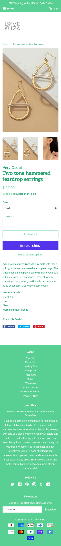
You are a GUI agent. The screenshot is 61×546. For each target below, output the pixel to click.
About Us (30, 358)
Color (5, 202)
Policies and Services (30, 391)
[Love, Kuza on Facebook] (20, 485)
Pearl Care (30, 375)
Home (5, 44)
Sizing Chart (31, 370)
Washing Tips (30, 366)
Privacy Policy (30, 396)
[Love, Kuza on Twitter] (12, 485)
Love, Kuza (39, 519)
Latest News (31, 405)
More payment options (30, 254)
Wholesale (30, 383)
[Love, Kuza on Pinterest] (27, 485)
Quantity (7, 216)
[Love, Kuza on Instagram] (34, 485)
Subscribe (50, 509)
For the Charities (30, 387)
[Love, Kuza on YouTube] (48, 485)
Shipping (7, 193)
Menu (10, 8)
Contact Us (30, 362)
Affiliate (30, 379)
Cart (56, 8)
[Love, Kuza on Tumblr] (41, 485)
